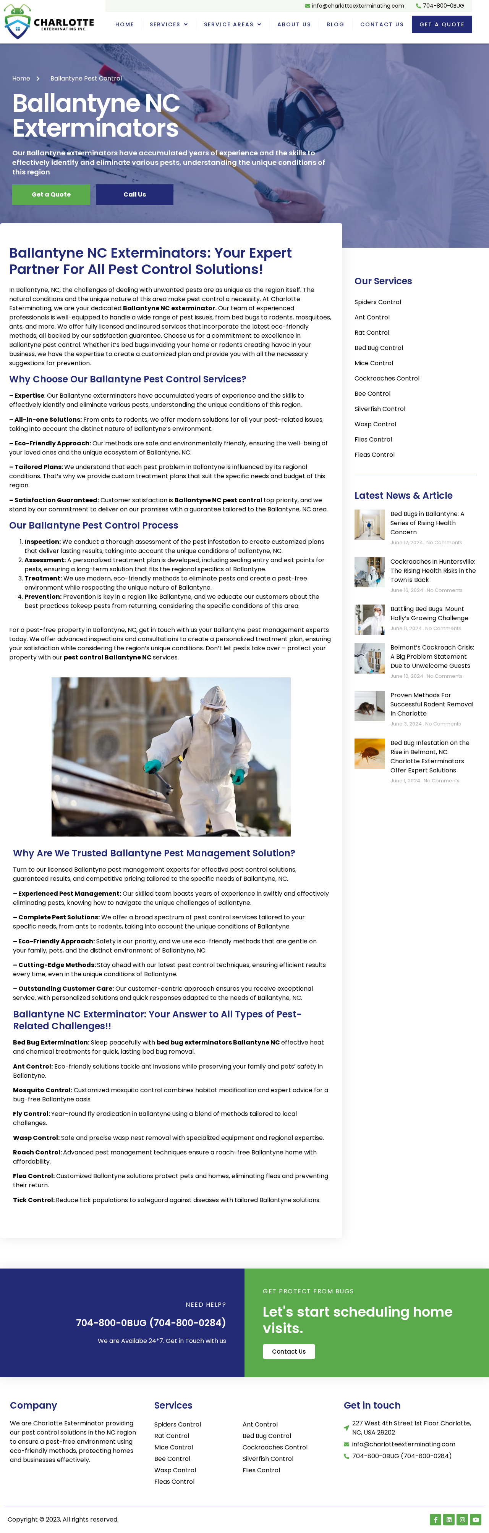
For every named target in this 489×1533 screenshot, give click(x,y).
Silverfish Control (380, 409)
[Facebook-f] (435, 1519)
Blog (336, 24)
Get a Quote (51, 194)
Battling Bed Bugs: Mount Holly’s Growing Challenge (429, 613)
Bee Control (372, 393)
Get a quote (442, 24)
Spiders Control (378, 302)
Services (165, 24)
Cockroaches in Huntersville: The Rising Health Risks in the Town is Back (433, 570)
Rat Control (372, 332)
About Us (294, 24)
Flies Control (373, 439)
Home (124, 24)
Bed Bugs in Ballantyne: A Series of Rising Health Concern (427, 523)
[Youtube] (475, 1519)
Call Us (134, 194)
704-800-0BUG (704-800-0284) (151, 1323)
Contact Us (382, 24)
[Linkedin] (449, 1519)
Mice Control (374, 363)
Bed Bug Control (379, 347)
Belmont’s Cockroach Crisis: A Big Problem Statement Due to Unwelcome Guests (432, 656)
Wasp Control (375, 424)
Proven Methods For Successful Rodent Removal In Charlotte (431, 704)
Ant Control (372, 317)
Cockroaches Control (387, 378)
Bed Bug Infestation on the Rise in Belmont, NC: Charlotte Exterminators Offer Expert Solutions (430, 756)
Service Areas (229, 24)
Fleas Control (375, 454)
